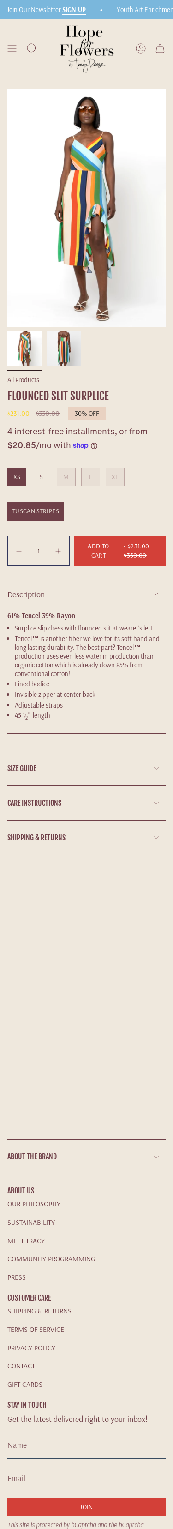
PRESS (16, 1277)
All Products (23, 379)
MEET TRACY (26, 1240)
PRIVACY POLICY (31, 1347)
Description (26, 594)
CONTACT (21, 1365)
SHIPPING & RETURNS (39, 1310)
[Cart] (160, 48)
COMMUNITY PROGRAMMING (51, 1258)
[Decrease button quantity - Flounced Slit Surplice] (19, 551)
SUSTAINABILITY (31, 1222)
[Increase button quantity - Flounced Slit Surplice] (57, 551)
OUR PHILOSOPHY (33, 1203)
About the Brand (32, 1156)
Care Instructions (34, 803)
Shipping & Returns (36, 837)
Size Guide (21, 768)
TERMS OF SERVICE (35, 1329)
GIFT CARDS (24, 1384)
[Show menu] (12, 48)
